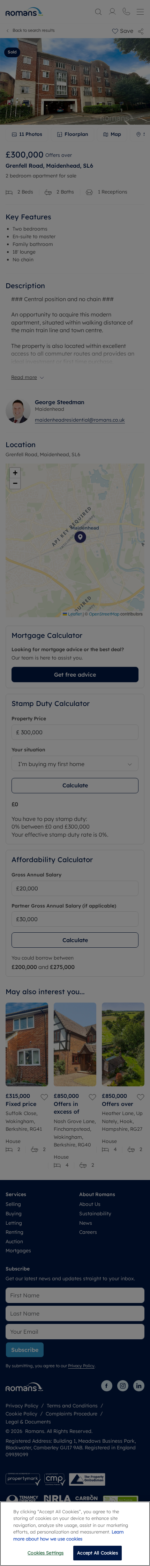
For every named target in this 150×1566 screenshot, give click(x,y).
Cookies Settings (45, 1553)
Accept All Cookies (97, 1553)
